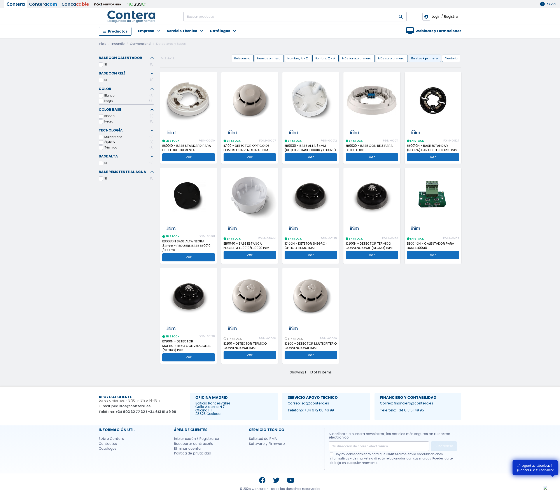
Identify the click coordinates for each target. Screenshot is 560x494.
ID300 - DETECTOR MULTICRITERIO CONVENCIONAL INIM (311, 345)
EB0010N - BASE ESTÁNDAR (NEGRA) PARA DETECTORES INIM (432, 147)
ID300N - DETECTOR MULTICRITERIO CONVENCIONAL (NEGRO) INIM (186, 345)
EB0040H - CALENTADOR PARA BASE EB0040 (430, 245)
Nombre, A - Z (298, 58)
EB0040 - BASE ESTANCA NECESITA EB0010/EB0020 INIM (246, 245)
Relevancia (242, 58)
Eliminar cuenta (187, 448)
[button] (145, 31)
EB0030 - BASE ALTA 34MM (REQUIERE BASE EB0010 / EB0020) (310, 147)
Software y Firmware (267, 444)
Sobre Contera (111, 438)
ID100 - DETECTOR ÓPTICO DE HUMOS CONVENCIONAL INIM (246, 147)
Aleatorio (451, 58)
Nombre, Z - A (325, 58)
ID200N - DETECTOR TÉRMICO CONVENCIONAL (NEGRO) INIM (369, 245)
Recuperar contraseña (193, 444)
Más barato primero (357, 58)
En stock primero (424, 58)
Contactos (108, 444)
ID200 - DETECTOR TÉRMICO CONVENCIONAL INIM (245, 345)
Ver (189, 157)
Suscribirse (444, 446)
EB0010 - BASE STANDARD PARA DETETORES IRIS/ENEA (186, 147)
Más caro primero (391, 58)
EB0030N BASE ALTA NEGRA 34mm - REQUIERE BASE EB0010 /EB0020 (186, 245)
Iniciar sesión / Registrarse (196, 438)
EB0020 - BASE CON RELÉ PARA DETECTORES (369, 147)
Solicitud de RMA (263, 438)
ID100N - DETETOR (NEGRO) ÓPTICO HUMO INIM (306, 245)
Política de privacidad (192, 453)
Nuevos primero (269, 58)
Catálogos (107, 448)
